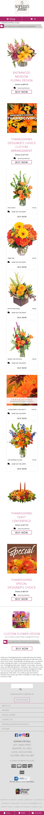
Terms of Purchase (22, 807)
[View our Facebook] (16, 736)
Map (22, 813)
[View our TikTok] (27, 736)
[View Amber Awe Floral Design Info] (22, 238)
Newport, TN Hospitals (34, 800)
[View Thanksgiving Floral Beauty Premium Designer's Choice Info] (22, 390)
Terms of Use (37, 807)
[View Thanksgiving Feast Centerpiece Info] (22, 492)
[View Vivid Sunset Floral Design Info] (22, 188)
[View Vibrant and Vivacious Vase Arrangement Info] (22, 339)
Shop (12, 19)
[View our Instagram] (23, 736)
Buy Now (21, 91)
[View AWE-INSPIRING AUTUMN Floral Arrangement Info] (22, 440)
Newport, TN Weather (10, 803)
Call (8, 813)
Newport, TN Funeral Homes (11, 800)
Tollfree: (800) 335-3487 (22, 755)
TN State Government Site (31, 803)
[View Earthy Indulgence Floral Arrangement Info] (22, 289)
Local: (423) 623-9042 (22, 752)
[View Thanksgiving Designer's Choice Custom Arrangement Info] (22, 118)
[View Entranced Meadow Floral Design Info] (22, 51)
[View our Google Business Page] (20, 736)
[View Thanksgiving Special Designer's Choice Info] (22, 559)
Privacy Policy (7, 807)
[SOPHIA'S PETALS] (22, 14)
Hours (38, 813)
